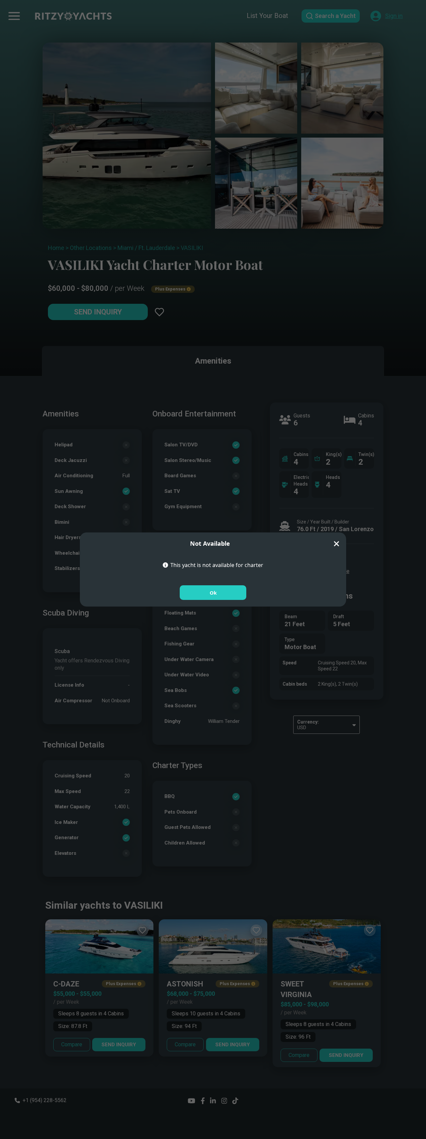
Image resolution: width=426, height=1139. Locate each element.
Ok (213, 592)
